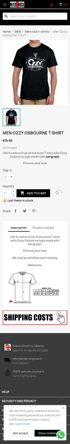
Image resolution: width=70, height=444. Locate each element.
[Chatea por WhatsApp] (61, 435)
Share (15, 211)
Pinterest (33, 211)
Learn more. (23, 424)
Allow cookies (47, 433)
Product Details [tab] (43, 228)
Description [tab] (19, 228)
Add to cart (33, 193)
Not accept (20, 433)
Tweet (24, 211)
